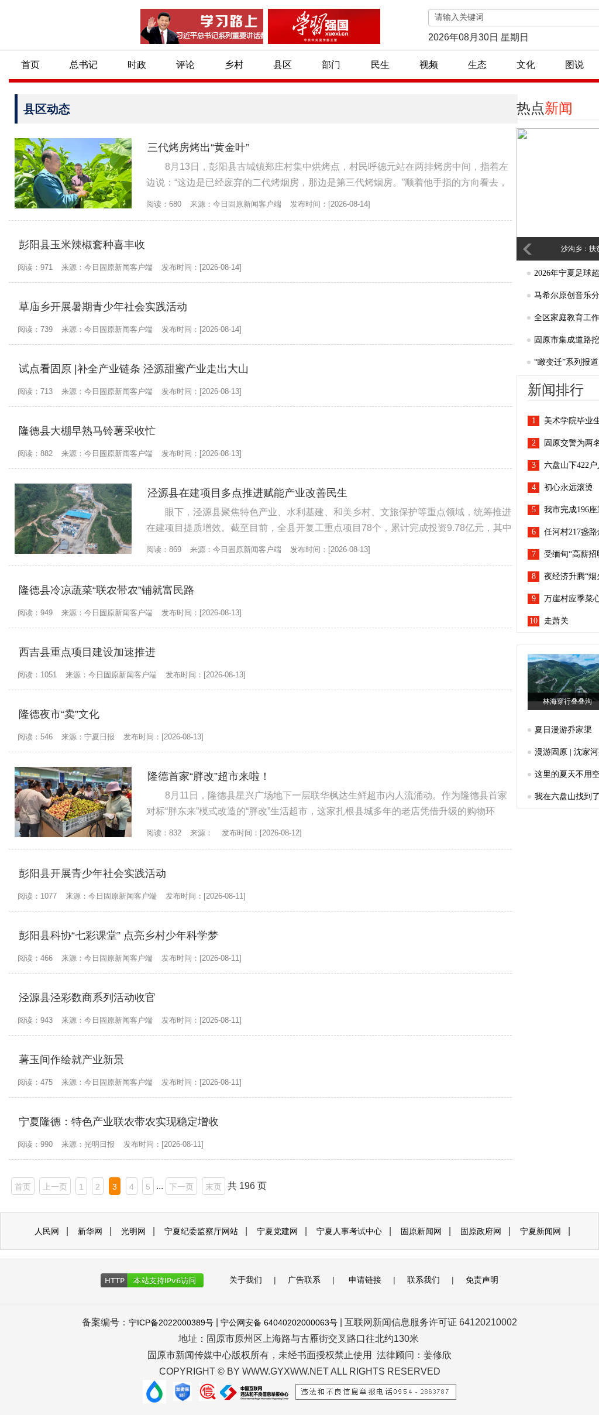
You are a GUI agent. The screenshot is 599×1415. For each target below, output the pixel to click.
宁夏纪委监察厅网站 (201, 1231)
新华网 (90, 1231)
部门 (331, 65)
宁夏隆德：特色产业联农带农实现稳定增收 (119, 1122)
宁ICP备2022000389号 (171, 1322)
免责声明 (482, 1279)
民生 (380, 65)
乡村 (234, 65)
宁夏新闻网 (540, 1231)
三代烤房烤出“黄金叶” (198, 147)
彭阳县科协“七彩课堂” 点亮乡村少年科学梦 (118, 935)
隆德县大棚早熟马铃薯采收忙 (87, 431)
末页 (213, 1186)
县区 (282, 65)
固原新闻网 (421, 1231)
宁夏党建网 (277, 1231)
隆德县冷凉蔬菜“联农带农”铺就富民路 (106, 590)
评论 (185, 65)
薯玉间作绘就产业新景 (71, 1059)
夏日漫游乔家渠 (563, 729)
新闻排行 (556, 390)
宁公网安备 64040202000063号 (279, 1322)
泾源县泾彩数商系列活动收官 (87, 997)
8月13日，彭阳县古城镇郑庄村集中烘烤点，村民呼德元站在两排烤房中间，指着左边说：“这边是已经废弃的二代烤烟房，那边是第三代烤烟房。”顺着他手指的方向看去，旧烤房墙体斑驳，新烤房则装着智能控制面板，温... (327, 182)
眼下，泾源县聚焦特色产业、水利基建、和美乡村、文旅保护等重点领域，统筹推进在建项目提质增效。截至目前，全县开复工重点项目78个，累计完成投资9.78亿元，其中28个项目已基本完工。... (329, 528)
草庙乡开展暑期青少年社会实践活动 (103, 307)
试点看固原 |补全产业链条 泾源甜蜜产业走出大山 (134, 369)
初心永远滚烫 (568, 487)
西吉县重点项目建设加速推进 (87, 652)
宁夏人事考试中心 (349, 1231)
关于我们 (245, 1279)
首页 (30, 65)
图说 (574, 65)
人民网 (47, 1231)
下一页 (181, 1186)
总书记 (84, 65)
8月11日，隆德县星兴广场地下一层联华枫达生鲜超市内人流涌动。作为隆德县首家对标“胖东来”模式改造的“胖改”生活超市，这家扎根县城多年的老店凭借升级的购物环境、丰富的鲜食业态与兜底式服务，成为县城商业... (326, 811)
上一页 (55, 1186)
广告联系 (304, 1279)
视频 (428, 65)
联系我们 (423, 1279)
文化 (526, 65)
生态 (477, 65)
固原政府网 (480, 1231)
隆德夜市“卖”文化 (59, 714)
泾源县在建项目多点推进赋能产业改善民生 (247, 493)
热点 (545, 108)
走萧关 (556, 620)
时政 (137, 65)
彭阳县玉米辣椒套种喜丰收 (82, 245)
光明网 (133, 1231)
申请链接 (365, 1279)
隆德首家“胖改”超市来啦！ (208, 776)
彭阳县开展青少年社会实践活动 (92, 873)
